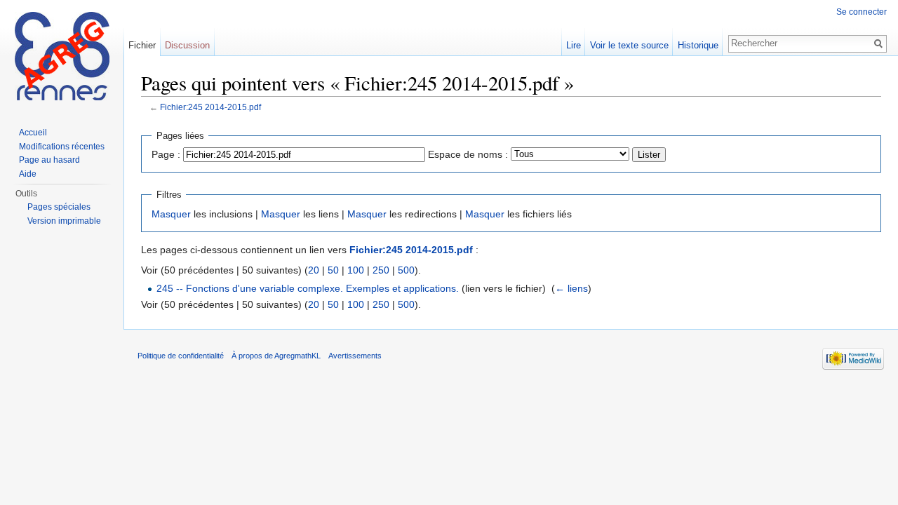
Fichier (142, 45)
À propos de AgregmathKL (276, 355)
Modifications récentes (62, 147)
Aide (27, 174)
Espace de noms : (468, 154)
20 (313, 270)
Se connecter (861, 12)
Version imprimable (64, 221)
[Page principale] (62, 56)
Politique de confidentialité (181, 355)
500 (406, 270)
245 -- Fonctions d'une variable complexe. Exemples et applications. (307, 288)
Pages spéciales (59, 207)
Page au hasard (49, 160)
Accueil (33, 132)
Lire (573, 45)
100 (355, 270)
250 (381, 270)
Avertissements (355, 355)
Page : (166, 154)
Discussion (187, 45)
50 (333, 270)
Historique (698, 45)
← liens (571, 288)
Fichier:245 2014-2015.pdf (210, 107)
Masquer (171, 214)
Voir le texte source (629, 45)
